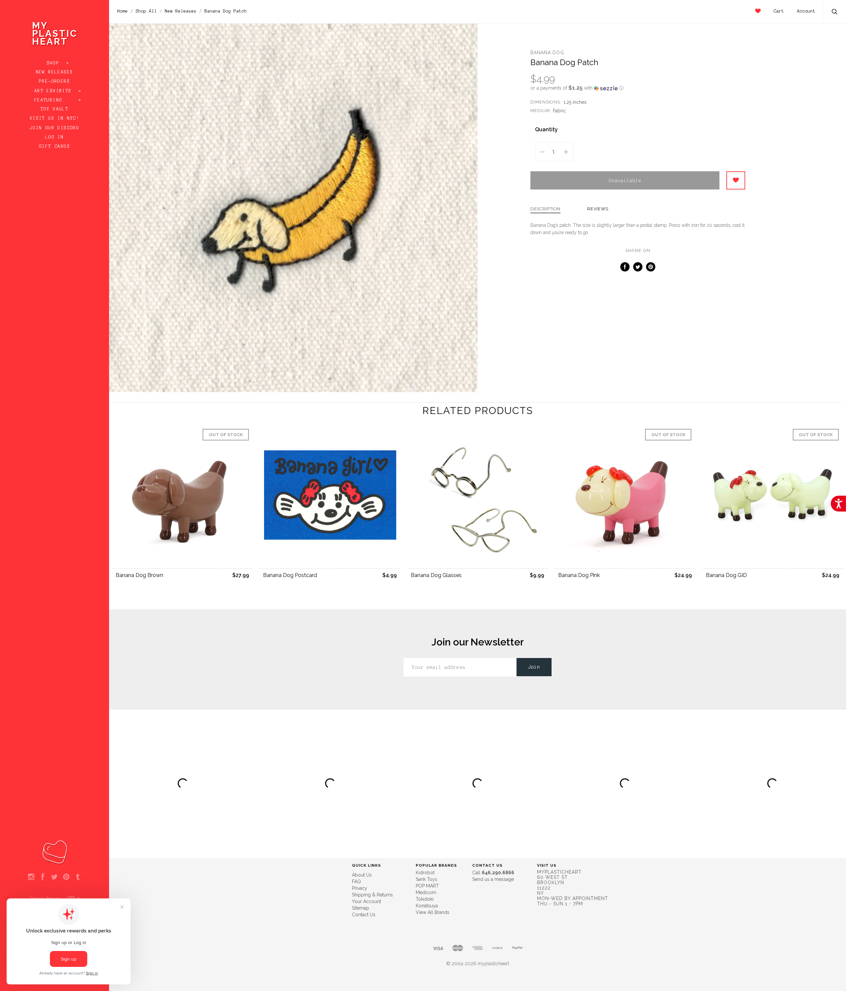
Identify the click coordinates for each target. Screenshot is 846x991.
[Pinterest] (66, 877)
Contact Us (363, 914)
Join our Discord (54, 128)
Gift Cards (54, 146)
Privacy (359, 888)
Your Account (366, 901)
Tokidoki (425, 899)
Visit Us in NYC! (54, 118)
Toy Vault (55, 109)
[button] (637, 88)
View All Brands (432, 912)
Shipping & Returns (372, 894)
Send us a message (493, 879)
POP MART (427, 885)
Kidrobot (425, 872)
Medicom (426, 892)
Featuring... (54, 100)
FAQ (356, 881)
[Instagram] (31, 877)
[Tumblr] (78, 877)
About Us (362, 875)
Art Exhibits (54, 91)
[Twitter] (54, 877)
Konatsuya (427, 905)
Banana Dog (547, 52)
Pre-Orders (54, 81)
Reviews (597, 209)
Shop (54, 63)
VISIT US (547, 865)
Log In (54, 137)
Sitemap (360, 908)
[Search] (835, 12)
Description (545, 209)
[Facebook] (43, 877)
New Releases (54, 72)
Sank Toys (426, 879)
